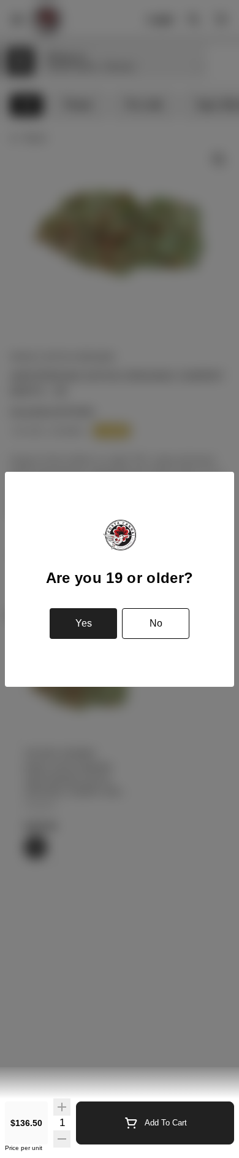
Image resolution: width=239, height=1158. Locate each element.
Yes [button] (83, 623)
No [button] (156, 623)
